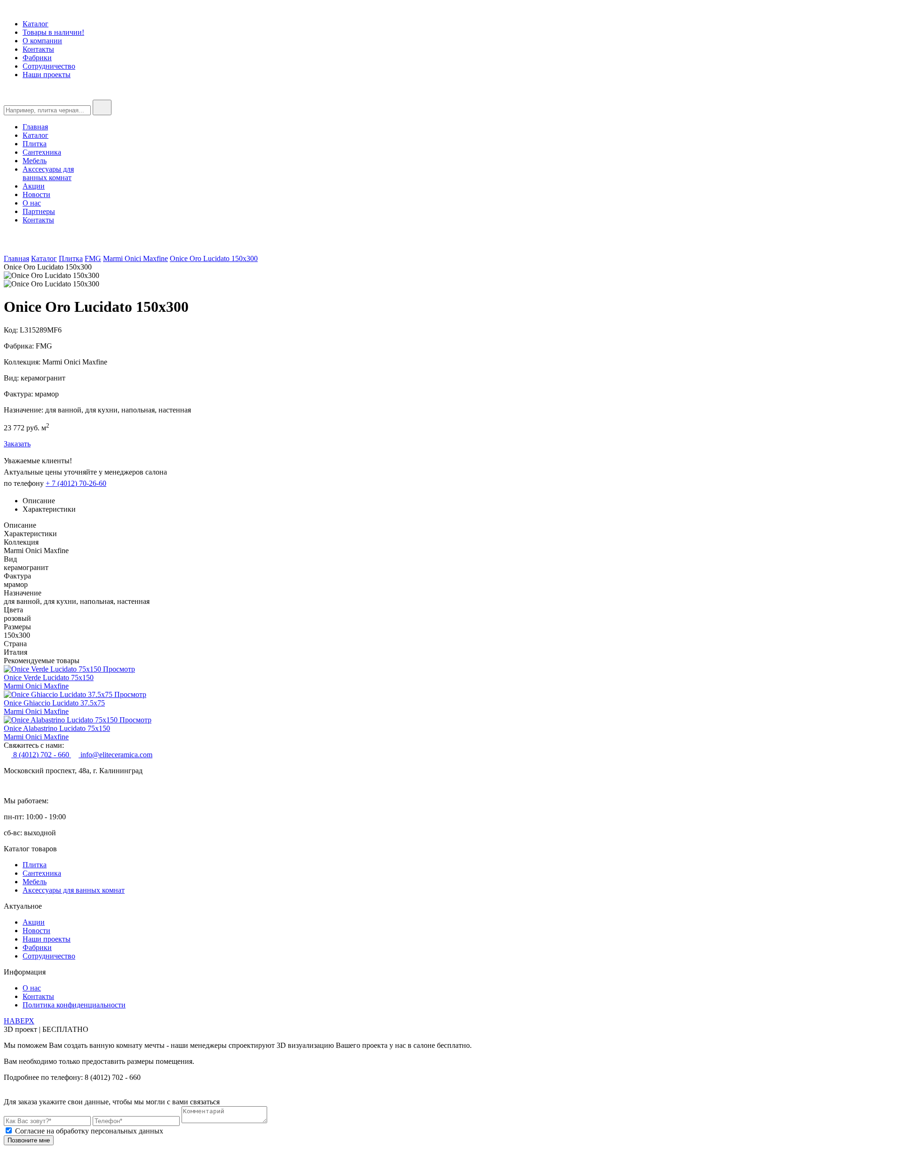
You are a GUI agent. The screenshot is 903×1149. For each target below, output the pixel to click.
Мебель (35, 161)
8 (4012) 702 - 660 (41, 755)
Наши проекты (47, 75)
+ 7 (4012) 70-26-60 (76, 483)
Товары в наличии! (53, 32)
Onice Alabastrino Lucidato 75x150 (57, 728)
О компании (42, 41)
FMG (93, 258)
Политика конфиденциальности (74, 1005)
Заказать (17, 444)
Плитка (35, 144)
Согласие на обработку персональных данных (89, 1131)
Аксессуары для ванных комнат (74, 890)
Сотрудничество (49, 66)
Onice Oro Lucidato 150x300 (214, 258)
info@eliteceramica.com (115, 755)
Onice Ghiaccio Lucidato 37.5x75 (54, 703)
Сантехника (42, 152)
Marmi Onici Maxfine (135, 258)
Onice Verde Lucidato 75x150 (49, 677)
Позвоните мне (29, 1140)
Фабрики (37, 58)
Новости (36, 194)
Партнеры (39, 211)
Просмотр (119, 669)
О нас (32, 203)
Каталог (35, 24)
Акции (34, 186)
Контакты (38, 49)
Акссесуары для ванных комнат (48, 173)
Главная (35, 127)
